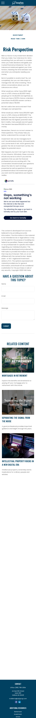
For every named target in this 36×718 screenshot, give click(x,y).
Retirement (18, 712)
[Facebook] (16, 702)
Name (3, 284)
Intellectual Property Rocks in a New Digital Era (18, 462)
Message (4, 308)
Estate (18, 717)
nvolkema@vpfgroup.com (18, 699)
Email (3, 296)
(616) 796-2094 (20, 688)
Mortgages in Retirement (14, 375)
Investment (18, 714)
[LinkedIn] (19, 702)
